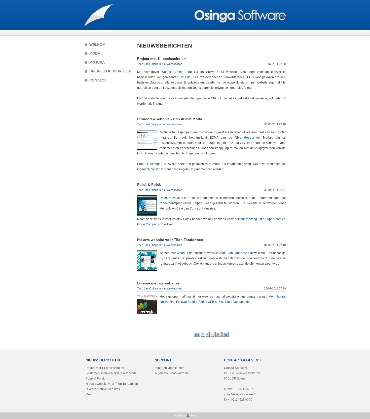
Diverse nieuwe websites (158, 283)
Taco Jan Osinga (147, 63)
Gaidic (192, 302)
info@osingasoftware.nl (240, 394)
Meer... (90, 394)
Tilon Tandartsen (237, 253)
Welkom (97, 44)
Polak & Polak (149, 185)
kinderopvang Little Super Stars (259, 219)
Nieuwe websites (172, 63)
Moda (94, 53)
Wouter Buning (172, 72)
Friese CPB (206, 302)
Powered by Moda (185, 415)
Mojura (97, 62)
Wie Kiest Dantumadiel (234, 302)
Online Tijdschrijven (110, 71)
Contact (97, 80)
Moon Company (148, 224)
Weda (181, 253)
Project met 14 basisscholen (161, 59)
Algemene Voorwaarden (171, 373)
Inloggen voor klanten (169, 368)
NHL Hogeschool (248, 137)
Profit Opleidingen (149, 164)
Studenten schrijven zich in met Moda (169, 119)
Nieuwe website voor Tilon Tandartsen (170, 240)
